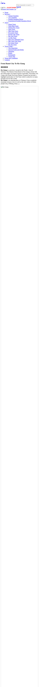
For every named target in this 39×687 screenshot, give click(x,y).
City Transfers (12, 17)
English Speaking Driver (15, 19)
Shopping (11, 51)
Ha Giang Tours (13, 43)
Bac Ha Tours (12, 44)
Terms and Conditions (11, 58)
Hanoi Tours (12, 24)
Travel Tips (11, 56)
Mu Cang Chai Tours (14, 41)
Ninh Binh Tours (13, 26)
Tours (6, 22)
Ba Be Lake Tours (13, 34)
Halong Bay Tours (13, 27)
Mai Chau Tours (13, 31)
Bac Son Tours (12, 36)
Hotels (10, 53)
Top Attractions (13, 48)
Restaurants (11, 55)
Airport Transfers (13, 16)
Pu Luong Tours (13, 33)
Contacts (7, 60)
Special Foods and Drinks (16, 50)
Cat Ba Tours (12, 38)
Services (7, 14)
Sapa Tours (11, 29)
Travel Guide (8, 46)
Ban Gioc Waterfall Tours (16, 39)
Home (6, 12)
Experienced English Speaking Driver (19, 21)
